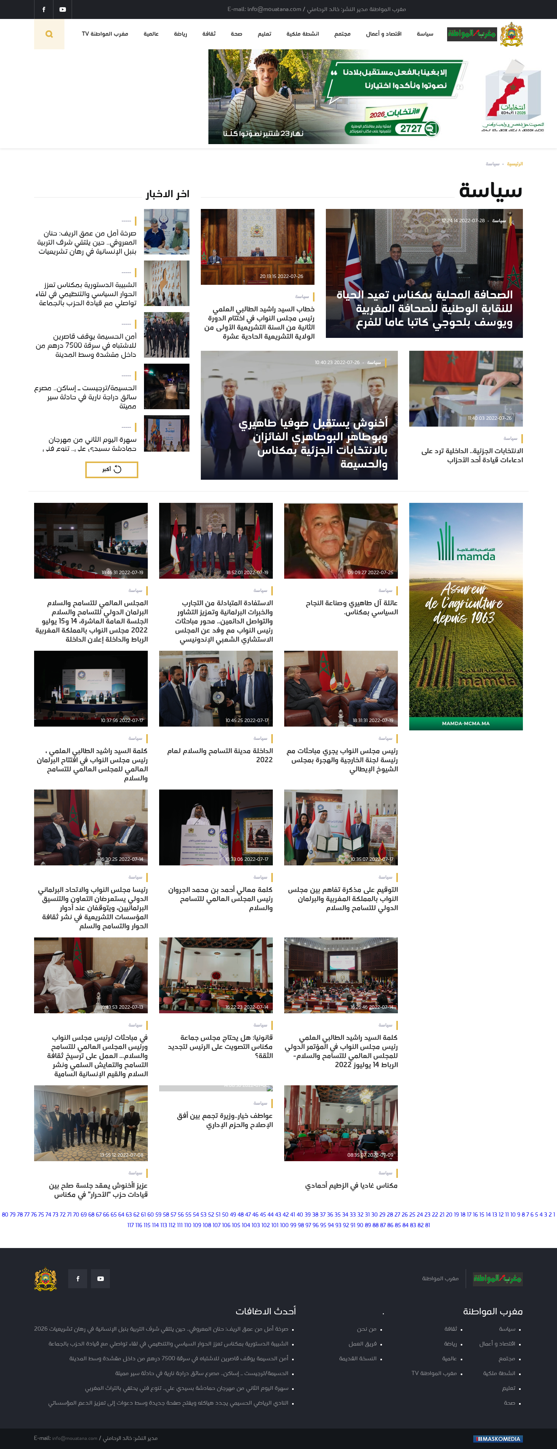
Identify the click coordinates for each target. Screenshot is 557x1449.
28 (390, 1215)
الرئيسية (515, 164)
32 (360, 1215)
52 (211, 1215)
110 (187, 1226)
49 (233, 1215)
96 (316, 1226)
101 (274, 1226)
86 (390, 1226)
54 (196, 1215)
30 (374, 1215)
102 (265, 1226)
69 (84, 1215)
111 (180, 1226)
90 (360, 1226)
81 (427, 1226)
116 (138, 1226)
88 (375, 1226)
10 (513, 1215)
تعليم (264, 34)
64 (121, 1215)
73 (55, 1215)
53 (203, 1215)
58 (166, 1215)
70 (76, 1215)
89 (368, 1226)
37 (322, 1215)
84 (405, 1226)
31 (367, 1215)
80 (5, 1215)
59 (158, 1215)
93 (338, 1226)
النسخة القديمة (358, 1359)
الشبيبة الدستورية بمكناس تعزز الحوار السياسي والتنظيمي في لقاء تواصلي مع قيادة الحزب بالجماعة (168, 1344)
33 (353, 1215)
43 (278, 1215)
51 (218, 1215)
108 (207, 1226)
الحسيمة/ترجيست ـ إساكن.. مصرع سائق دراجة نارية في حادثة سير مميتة (201, 1373)
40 (300, 1215)
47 (248, 1215)
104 (246, 1226)
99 (293, 1226)
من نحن (367, 1329)
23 (427, 1215)
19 (456, 1215)
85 (398, 1226)
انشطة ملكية (302, 34)
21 (442, 1215)
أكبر (106, 470)
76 (34, 1215)
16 (475, 1215)
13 (494, 1215)
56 (181, 1215)
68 (91, 1215)
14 (488, 1215)
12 (501, 1215)
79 (13, 1215)
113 (163, 1226)
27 (397, 1215)
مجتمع (342, 34)
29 (382, 1215)
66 (106, 1215)
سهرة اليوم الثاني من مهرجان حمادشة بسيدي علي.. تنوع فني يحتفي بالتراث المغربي (186, 1388)
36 (330, 1215)
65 (114, 1215)
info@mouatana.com (74, 1438)
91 (352, 1226)
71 (69, 1215)
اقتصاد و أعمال (384, 34)
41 (292, 1215)
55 (188, 1215)
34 (345, 1215)
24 (420, 1215)
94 (331, 1226)
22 (435, 1215)
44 (271, 1215)
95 (323, 1226)
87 (383, 1226)
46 (255, 1215)
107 (217, 1226)
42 (286, 1215)
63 (129, 1215)
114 (155, 1226)
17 (469, 1215)
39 (308, 1215)
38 (315, 1215)
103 (256, 1226)
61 (143, 1215)
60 (150, 1215)
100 (284, 1226)
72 (63, 1215)
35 (338, 1215)
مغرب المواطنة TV (105, 34)
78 (20, 1215)
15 (481, 1215)
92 (346, 1226)
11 (507, 1215)
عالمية (151, 34)
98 (301, 1226)
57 (173, 1215)
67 (99, 1215)
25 (412, 1215)
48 (241, 1215)
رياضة (180, 34)
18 (462, 1215)
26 (405, 1215)
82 (421, 1226)
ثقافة (209, 34)
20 (449, 1215)
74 (48, 1215)
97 (308, 1226)
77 (27, 1215)
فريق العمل (363, 1344)
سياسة (425, 34)
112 (172, 1226)
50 (225, 1215)
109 (197, 1226)
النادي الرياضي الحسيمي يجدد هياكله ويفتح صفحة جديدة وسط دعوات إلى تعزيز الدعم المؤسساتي (168, 1403)
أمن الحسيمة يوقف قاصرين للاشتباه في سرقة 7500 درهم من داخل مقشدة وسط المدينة (178, 1359)
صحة (237, 34)
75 (41, 1215)
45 (263, 1215)
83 (413, 1226)
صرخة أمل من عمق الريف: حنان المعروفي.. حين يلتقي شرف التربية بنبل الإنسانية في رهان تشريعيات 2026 (161, 1329)
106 (226, 1226)
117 (130, 1226)
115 (147, 1226)
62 (136, 1215)
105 (236, 1226)
